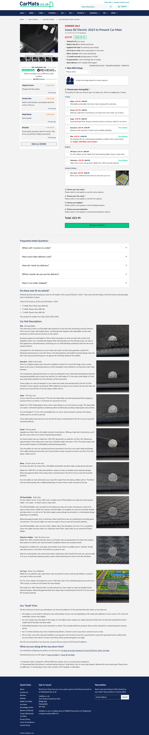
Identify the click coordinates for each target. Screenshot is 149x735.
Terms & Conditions (27, 722)
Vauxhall (94, 13)
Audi (22, 13)
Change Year (83, 32)
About (22, 689)
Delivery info (125, 65)
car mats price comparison (79, 662)
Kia (62, 13)
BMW (31, 13)
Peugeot (80, 13)
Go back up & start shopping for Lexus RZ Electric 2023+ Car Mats (85, 651)
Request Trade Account (121, 2)
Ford (41, 13)
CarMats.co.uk (29, 733)
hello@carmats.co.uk (49, 692)
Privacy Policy (25, 719)
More (113, 13)
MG (70, 13)
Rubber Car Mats (26, 701)
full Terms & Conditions (78, 642)
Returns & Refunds (26, 711)
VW (104, 13)
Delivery (23, 698)
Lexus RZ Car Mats (48, 19)
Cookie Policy (25, 725)
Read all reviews (39, 144)
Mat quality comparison (113, 65)
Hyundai (52, 13)
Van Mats (23, 705)
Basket (124, 6)
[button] (23, 59)
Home (22, 19)
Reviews (23, 695)
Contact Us (24, 692)
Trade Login (107, 2)
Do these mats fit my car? (96, 65)
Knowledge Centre (26, 707)
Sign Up (125, 697)
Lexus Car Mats (33, 19)
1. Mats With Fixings (74, 68)
